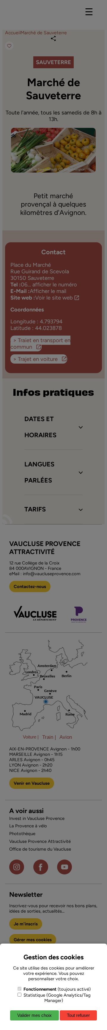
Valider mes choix (34, 1015)
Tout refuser (78, 1015)
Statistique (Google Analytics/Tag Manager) (56, 997)
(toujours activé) (57, 989)
